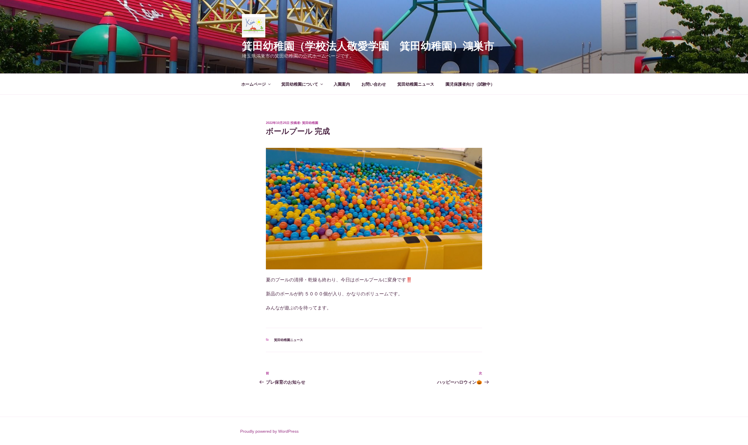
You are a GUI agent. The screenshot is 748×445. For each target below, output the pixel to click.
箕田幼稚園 (310, 122)
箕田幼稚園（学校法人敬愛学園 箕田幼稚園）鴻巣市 (373, 46)
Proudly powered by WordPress (269, 431)
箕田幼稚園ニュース (415, 84)
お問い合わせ (373, 84)
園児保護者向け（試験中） (470, 84)
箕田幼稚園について (299, 84)
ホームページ (253, 84)
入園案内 (342, 84)
